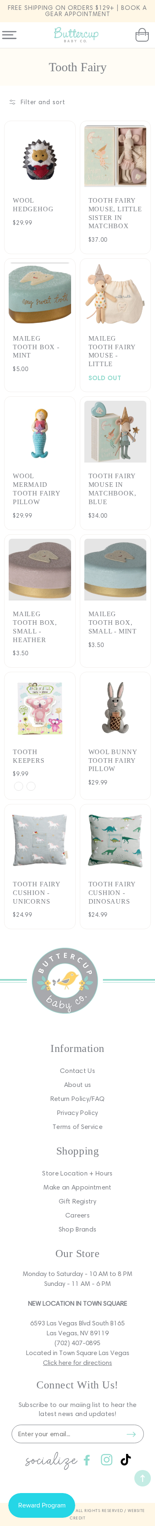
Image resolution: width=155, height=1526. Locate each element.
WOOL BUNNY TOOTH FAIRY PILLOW (112, 760)
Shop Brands (78, 1229)
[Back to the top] (142, 1478)
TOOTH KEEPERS (29, 756)
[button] (141, 35)
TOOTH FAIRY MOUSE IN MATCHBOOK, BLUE (112, 488)
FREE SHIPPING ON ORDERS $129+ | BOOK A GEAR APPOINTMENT (77, 11)
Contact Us (77, 1071)
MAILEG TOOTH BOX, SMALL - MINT (112, 622)
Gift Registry (77, 1201)
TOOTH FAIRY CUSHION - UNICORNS (36, 893)
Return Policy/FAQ (77, 1099)
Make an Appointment (77, 1187)
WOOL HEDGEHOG (33, 205)
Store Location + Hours (77, 1173)
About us (77, 1085)
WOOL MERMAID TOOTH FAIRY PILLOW (36, 488)
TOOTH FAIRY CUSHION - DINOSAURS (112, 893)
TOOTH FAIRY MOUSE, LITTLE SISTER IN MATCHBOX (115, 213)
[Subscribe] (131, 1434)
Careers (77, 1215)
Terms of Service (77, 1127)
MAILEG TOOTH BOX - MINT (36, 347)
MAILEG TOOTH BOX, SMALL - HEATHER (35, 626)
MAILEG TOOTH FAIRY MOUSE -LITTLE (112, 351)
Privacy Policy (77, 1113)
